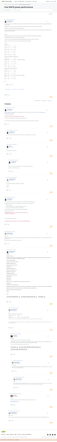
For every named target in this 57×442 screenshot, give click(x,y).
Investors (12, 434)
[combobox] (32, 10)
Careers (7, 434)
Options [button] (50, 13)
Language (48, 1)
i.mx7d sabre (14, 89)
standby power (21, 89)
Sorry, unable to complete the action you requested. (10, 439)
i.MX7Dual (10, 84)
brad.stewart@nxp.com (14, 401)
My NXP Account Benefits (26, 434)
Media (16, 434)
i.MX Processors (15, 4)
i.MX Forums (9, 4)
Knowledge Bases (21, 1)
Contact (19, 434)
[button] (47, 21)
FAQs (52, 1)
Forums (15, 1)
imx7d (18, 89)
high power (9, 89)
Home (5, 4)
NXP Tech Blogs (28, 1)
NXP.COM (34, 1)
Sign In (54, 1)
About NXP (3, 434)
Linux (12, 84)
